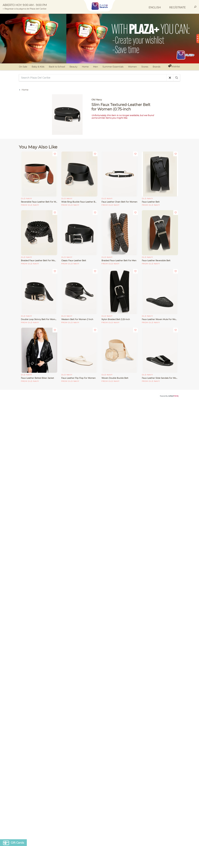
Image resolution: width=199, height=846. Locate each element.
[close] (149, 388)
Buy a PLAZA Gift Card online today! (123, 442)
